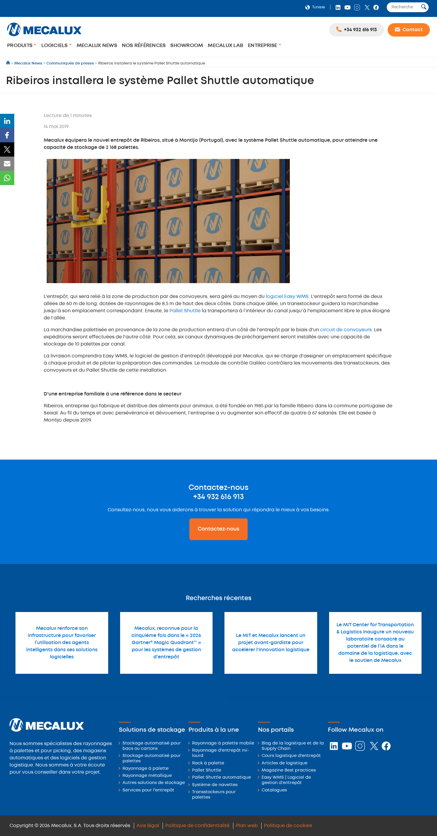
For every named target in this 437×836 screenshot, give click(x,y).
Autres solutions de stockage (153, 783)
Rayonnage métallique (147, 776)
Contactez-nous (218, 529)
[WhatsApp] (7, 178)
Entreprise (263, 45)
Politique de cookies (288, 826)
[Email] (7, 164)
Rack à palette (208, 763)
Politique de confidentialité (197, 826)
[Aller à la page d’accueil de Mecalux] (8, 63)
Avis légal (147, 826)
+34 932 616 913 (218, 497)
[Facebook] (7, 135)
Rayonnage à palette (145, 769)
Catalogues (274, 790)
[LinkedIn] (7, 121)
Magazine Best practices (289, 770)
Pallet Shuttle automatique (221, 778)
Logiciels (55, 45)
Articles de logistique (284, 763)
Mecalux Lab (225, 45)
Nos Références (144, 45)
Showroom (186, 45)
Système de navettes (215, 785)
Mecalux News (97, 45)
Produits (20, 45)
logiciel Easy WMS (287, 296)
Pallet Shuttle (185, 311)
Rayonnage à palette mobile (223, 743)
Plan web (247, 826)
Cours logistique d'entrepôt (291, 756)
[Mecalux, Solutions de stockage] (44, 37)
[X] (7, 149)
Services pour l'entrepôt (148, 790)
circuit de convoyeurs (346, 330)
